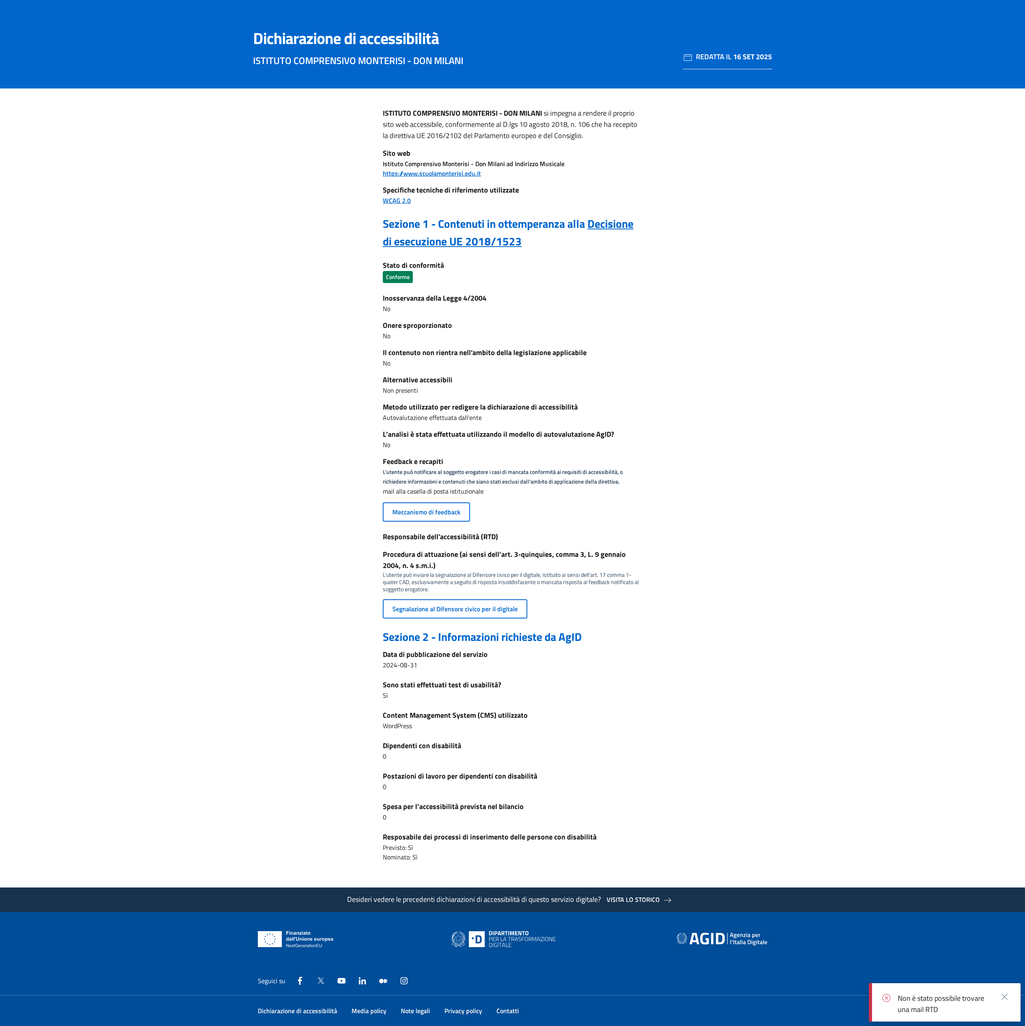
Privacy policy (463, 1011)
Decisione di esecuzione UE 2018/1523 (508, 232)
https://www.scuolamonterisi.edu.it (432, 173)
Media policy (369, 1011)
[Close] (1004, 996)
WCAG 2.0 (397, 200)
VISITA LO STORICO (633, 899)
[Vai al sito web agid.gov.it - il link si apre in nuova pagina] (722, 939)
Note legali (415, 1011)
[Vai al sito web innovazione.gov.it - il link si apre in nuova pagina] (505, 939)
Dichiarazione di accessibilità (297, 1011)
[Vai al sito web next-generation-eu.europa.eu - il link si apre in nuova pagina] (296, 939)
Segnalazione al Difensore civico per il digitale (455, 609)
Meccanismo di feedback (426, 512)
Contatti (507, 1011)
